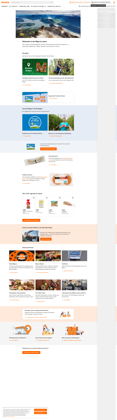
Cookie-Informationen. (10, 416)
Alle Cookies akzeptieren (40, 410)
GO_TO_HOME (5, 2)
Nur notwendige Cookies (40, 413)
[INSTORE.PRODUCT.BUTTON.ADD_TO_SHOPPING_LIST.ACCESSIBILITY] (33, 197)
